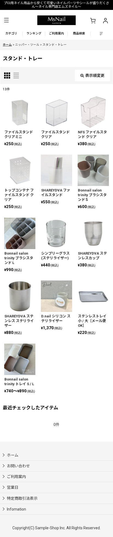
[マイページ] (105, 20)
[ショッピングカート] (93, 20)
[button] (6, 20)
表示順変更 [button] (94, 75)
